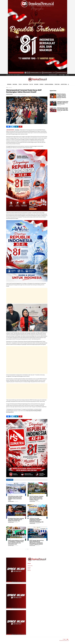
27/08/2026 (16, 545)
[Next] (28, 549)
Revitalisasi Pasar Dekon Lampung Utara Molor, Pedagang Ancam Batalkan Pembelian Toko (16, 519)
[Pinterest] (20, 127)
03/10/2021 (59, 111)
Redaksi (29, 568)
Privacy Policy (30, 565)
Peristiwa (57, 84)
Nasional (15, 84)
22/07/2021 (59, 105)
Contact (14, 74)
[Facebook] (8, 127)
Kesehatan (25, 84)
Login (68, 74)
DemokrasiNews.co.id (65, 640)
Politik (31, 84)
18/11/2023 (16, 94)
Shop (12, 74)
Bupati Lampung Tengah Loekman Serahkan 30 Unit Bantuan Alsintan (61, 95)
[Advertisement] (26, 295)
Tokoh (20, 84)
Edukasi (41, 84)
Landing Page (8, 74)
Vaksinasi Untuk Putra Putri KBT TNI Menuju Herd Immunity (62, 102)
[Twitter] (12, 127)
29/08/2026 (16, 501)
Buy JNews (18, 74)
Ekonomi (36, 84)
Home (7, 87)
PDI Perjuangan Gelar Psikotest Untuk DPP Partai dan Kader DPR (62, 109)
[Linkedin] (16, 127)
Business (24, 94)
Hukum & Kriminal (49, 84)
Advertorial (64, 84)
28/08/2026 (16, 522)
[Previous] (26, 549)
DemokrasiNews (9, 94)
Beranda (9, 84)
